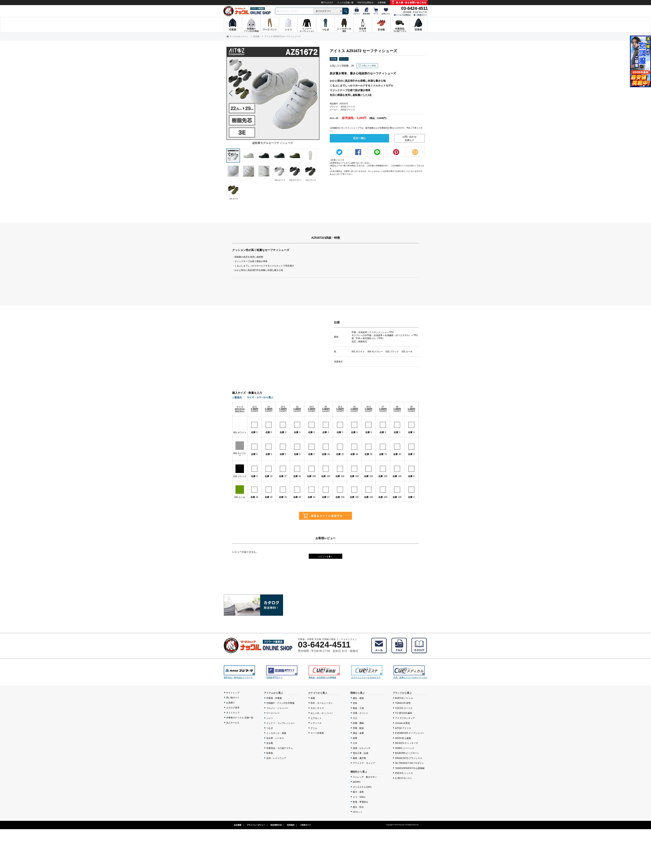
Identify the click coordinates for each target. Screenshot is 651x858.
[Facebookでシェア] (358, 152)
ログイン (356, 14)
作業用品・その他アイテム (279, 748)
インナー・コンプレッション (280, 723)
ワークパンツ (273, 713)
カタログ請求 (232, 707)
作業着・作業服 (274, 698)
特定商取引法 (276, 825)
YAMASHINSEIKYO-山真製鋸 (410, 768)
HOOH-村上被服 (403, 738)
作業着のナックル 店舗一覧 (239, 717)
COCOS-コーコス (403, 708)
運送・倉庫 (358, 733)
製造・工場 (358, 708)
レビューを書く (325, 556)
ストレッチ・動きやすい (365, 777)
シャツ (269, 718)
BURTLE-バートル (404, 698)
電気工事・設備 (360, 753)
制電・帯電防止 (360, 802)
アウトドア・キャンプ (364, 763)
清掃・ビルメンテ (361, 748)
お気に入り (386, 14)
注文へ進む (359, 138)
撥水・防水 (358, 807)
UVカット (357, 812)
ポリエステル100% (362, 787)
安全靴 (333, 59)
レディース (316, 723)
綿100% (357, 782)
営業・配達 (358, 728)
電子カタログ (327, 2)
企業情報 (382, 2)
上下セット (316, 718)
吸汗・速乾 (358, 792)
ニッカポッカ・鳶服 (276, 733)
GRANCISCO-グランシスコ (408, 758)
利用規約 (290, 825)
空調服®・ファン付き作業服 (280, 703)
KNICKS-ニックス (404, 773)
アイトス (344, 59)
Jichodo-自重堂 (402, 723)
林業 (355, 738)
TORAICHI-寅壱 (403, 703)
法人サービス (232, 722)
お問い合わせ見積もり (409, 138)
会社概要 (237, 825)
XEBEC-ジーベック (404, 748)
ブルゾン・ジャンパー (277, 708)
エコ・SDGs (359, 797)
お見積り (230, 702)
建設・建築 (358, 698)
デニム (314, 728)
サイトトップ (232, 692)
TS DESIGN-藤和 (403, 713)
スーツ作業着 (317, 733)
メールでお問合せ (403, 15)
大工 (355, 718)
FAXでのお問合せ (365, 2)
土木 (355, 743)
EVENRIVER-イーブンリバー (409, 733)
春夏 (313, 698)
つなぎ (269, 728)
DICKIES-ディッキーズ (406, 743)
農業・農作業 (359, 758)
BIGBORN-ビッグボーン (407, 753)
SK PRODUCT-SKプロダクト (409, 763)
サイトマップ (232, 712)
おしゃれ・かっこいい (322, 713)
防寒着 (269, 753)
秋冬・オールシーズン (322, 703)
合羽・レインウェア (276, 758)
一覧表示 (237, 397)
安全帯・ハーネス (275, 738)
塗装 (355, 703)
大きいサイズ (317, 708)
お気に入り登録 (369, 65)
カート (376, 14)
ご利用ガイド (421, 15)
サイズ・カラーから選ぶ (260, 397)
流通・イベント (360, 713)
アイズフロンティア (405, 718)
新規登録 (366, 14)
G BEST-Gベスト (403, 778)
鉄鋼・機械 (358, 723)
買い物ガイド (232, 697)
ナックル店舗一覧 (345, 2)
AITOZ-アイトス (403, 728)
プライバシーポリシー (256, 825)
